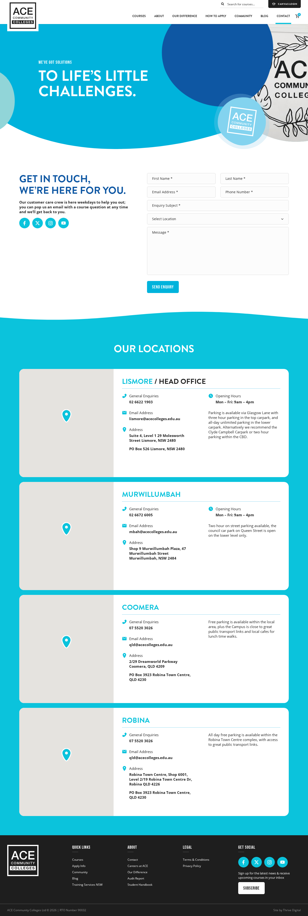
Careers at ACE (138, 866)
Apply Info (78, 866)
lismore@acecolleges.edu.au (154, 418)
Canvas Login (287, 4)
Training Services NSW (87, 884)
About (159, 16)
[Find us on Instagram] (50, 223)
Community (243, 16)
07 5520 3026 (141, 627)
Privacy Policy (192, 866)
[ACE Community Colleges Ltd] (22, 15)
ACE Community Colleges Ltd (26, 910)
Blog (264, 16)
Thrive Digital (292, 910)
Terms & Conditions (196, 859)
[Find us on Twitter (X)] (37, 223)
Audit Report (136, 878)
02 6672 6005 (141, 514)
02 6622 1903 (141, 401)
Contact (283, 16)
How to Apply (215, 16)
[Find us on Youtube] (63, 223)
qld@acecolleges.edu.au (151, 644)
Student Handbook (140, 884)
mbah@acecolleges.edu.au (153, 531)
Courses (139, 16)
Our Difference (184, 16)
